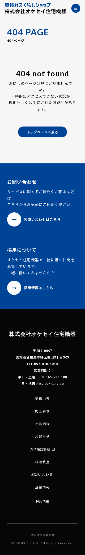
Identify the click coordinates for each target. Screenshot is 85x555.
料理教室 (42, 462)
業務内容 (42, 398)
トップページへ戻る (42, 132)
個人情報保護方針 (43, 535)
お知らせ (42, 436)
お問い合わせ (41, 474)
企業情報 (42, 487)
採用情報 (42, 501)
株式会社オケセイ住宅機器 (42, 334)
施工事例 (42, 411)
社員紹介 (42, 424)
